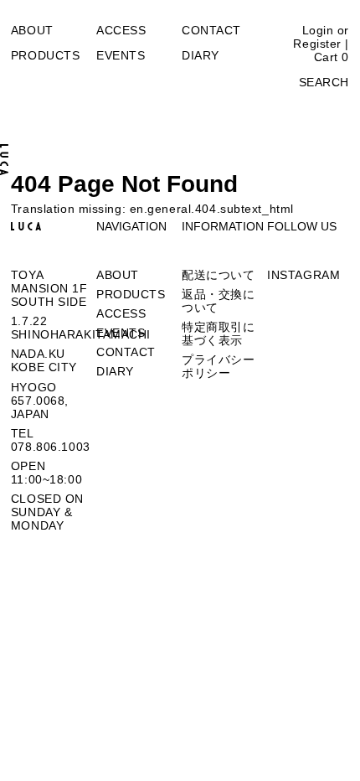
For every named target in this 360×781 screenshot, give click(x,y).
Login (318, 30)
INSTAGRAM (303, 275)
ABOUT (32, 30)
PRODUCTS (45, 55)
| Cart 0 (331, 50)
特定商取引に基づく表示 (218, 333)
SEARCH (324, 82)
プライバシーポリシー (218, 366)
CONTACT (211, 30)
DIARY (200, 55)
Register (317, 43)
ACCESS (121, 30)
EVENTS (120, 55)
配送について (218, 275)
